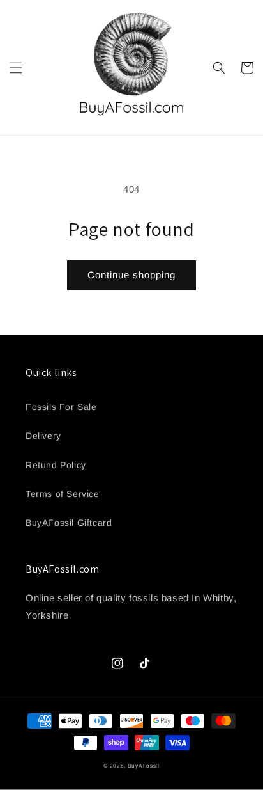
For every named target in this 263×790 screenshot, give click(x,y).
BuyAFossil (144, 765)
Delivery (43, 436)
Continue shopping (131, 274)
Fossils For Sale (61, 407)
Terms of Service (63, 494)
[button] (16, 68)
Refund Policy (56, 465)
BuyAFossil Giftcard (69, 522)
